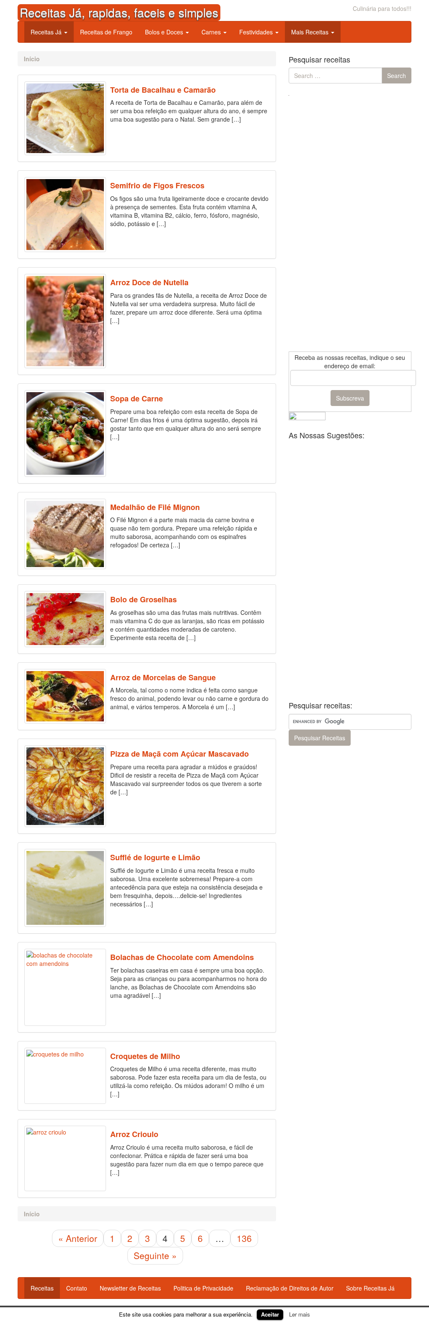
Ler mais (299, 1314)
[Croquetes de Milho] (65, 1076)
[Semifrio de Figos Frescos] (65, 214)
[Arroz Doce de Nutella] (65, 321)
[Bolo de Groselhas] (65, 619)
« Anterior (77, 1238)
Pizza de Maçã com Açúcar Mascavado (179, 753)
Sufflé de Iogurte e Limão (155, 857)
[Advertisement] (351, 224)
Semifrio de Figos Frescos (157, 185)
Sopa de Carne (136, 398)
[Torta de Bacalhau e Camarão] (65, 118)
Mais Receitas (310, 32)
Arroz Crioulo (134, 1134)
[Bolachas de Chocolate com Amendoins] (65, 987)
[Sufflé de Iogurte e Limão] (65, 888)
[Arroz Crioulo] (65, 1158)
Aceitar (270, 1314)
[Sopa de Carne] (65, 433)
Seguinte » (155, 1255)
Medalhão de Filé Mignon (155, 507)
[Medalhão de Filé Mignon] (65, 534)
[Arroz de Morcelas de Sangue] (65, 696)
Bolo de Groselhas (143, 599)
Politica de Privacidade (203, 1288)
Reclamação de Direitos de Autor (289, 1288)
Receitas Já (47, 32)
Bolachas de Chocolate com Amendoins (182, 957)
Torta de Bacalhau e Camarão (163, 89)
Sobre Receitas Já (370, 1288)
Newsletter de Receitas (130, 1288)
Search (396, 75)
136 (244, 1238)
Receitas (42, 1288)
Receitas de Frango (106, 32)
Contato (76, 1288)
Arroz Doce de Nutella (149, 282)
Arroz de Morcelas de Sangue (163, 677)
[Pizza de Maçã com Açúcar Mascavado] (65, 786)
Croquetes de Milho (145, 1056)
